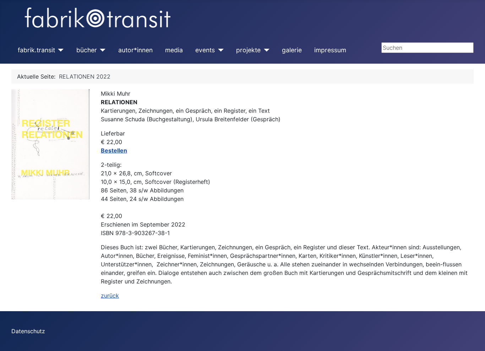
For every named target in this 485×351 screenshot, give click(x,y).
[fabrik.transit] (59, 50)
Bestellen (114, 150)
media (174, 50)
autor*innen (135, 50)
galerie (292, 50)
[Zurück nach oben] (472, 337)
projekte (248, 50)
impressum (330, 50)
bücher (86, 50)
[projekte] (265, 50)
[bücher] (101, 50)
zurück (110, 295)
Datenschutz (28, 331)
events (205, 50)
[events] (219, 50)
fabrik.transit (36, 50)
